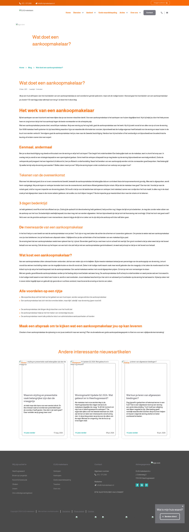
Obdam (15, 484)
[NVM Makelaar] (97, 519)
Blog (30, 68)
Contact (149, 13)
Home (68, 13)
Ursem (14, 489)
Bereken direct (171, 516)
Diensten (77, 13)
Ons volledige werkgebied (22, 493)
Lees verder (30, 433)
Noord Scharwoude (19, 480)
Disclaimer (66, 511)
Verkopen (57, 471)
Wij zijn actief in (19, 464)
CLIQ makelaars (60, 464)
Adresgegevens (143, 464)
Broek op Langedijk (19, 475)
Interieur (23, 363)
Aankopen (57, 475)
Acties (122, 13)
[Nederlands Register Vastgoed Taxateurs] (154, 522)
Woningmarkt (76, 363)
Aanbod (89, 13)
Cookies (91, 511)
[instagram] (146, 485)
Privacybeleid (79, 511)
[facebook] (137, 485)
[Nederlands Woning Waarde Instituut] (112, 519)
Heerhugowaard (18, 471)
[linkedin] (142, 485)
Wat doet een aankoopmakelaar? (49, 68)
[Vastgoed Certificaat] (137, 519)
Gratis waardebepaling (107, 13)
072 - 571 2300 (27, 3)
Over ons (134, 13)
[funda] (83, 519)
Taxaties (56, 484)
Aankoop (126, 363)
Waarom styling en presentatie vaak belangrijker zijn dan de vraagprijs (40, 398)
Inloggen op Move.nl (160, 3)
